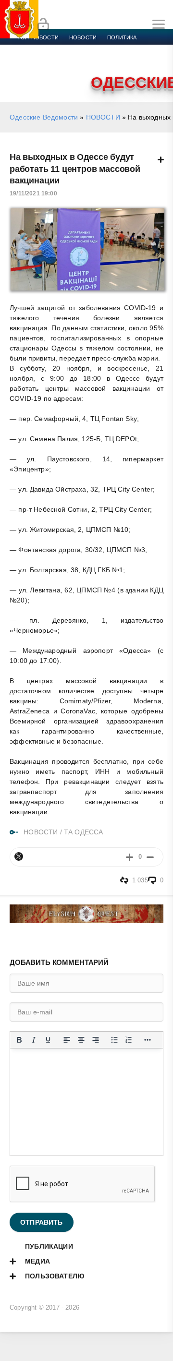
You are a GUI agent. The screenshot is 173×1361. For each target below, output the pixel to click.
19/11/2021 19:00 (33, 193)
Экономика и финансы (51, 49)
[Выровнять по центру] (81, 1040)
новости (83, 37)
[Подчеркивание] (48, 1040)
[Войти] (43, 24)
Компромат (118, 60)
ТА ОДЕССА (83, 832)
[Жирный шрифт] (19, 1040)
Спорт (106, 49)
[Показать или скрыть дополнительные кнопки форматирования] (147, 1040)
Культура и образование (54, 60)
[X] (18, 856)
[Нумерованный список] (129, 1040)
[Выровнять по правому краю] (95, 1040)
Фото (25, 72)
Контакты (59, 72)
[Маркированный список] (114, 1040)
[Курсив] (33, 1040)
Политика (121, 37)
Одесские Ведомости (44, 117)
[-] (150, 856)
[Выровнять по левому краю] (67, 1040)
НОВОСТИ (103, 117)
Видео (155, 60)
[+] (129, 856)
